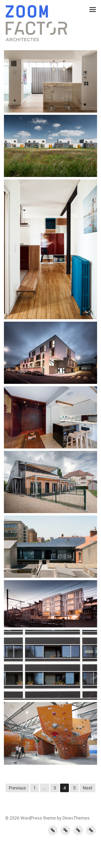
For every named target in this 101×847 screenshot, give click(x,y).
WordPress (31, 818)
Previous (17, 787)
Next (87, 787)
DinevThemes (76, 818)
